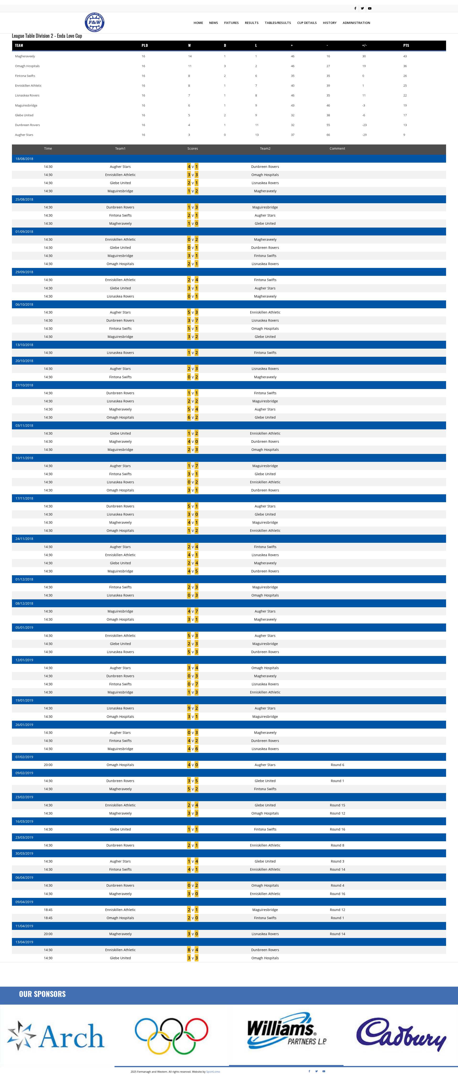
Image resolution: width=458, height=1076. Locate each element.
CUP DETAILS (307, 23)
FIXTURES (231, 23)
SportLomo (213, 1071)
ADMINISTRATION (356, 23)
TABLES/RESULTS (278, 23)
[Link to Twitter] (362, 8)
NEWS (213, 23)
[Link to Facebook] (355, 8)
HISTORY (330, 23)
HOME (198, 23)
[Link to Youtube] (369, 8)
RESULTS (252, 23)
